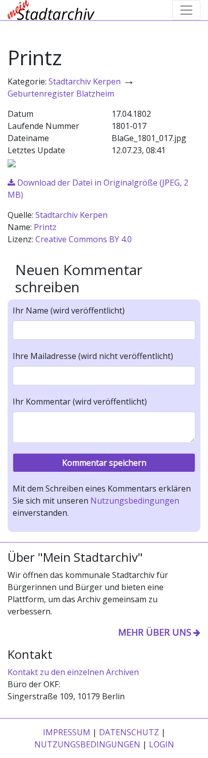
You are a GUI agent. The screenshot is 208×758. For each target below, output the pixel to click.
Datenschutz (129, 732)
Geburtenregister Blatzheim (61, 93)
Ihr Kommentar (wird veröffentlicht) (80, 401)
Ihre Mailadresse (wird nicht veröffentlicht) (93, 356)
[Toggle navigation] (186, 10)
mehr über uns (154, 632)
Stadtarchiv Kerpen (84, 81)
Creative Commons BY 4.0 (83, 239)
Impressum (66, 732)
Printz (45, 227)
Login (161, 744)
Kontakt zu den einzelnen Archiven (73, 672)
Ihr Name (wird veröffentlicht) (69, 310)
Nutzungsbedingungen (134, 500)
